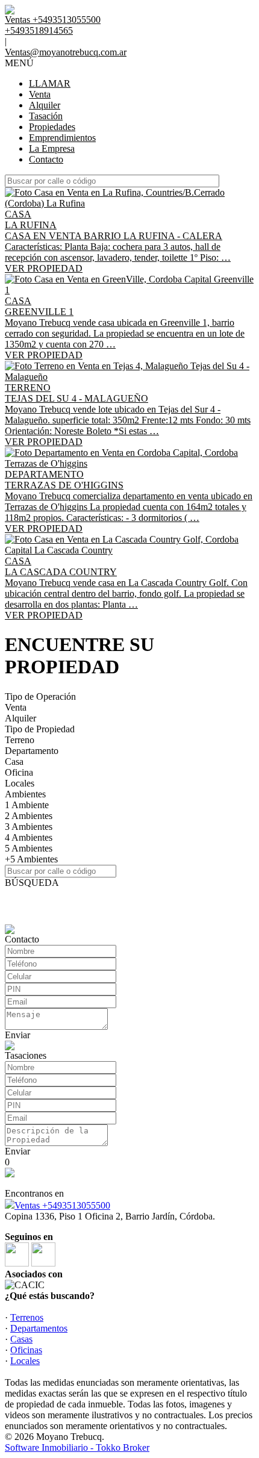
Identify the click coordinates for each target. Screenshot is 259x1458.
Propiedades (52, 127)
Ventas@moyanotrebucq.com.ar (65, 52)
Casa (14, 761)
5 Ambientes (28, 848)
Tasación (46, 116)
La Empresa (52, 148)
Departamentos (38, 1328)
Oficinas (26, 1350)
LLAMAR (49, 83)
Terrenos (26, 1317)
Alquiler (44, 105)
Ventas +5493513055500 (62, 1205)
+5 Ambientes (31, 859)
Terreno (19, 740)
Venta (40, 94)
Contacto (46, 159)
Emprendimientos (62, 137)
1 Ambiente (27, 805)
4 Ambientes (28, 837)
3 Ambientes (28, 826)
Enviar (17, 1035)
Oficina (19, 772)
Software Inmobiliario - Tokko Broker (77, 1447)
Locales (19, 783)
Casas (21, 1339)
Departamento (31, 751)
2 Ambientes (28, 816)
